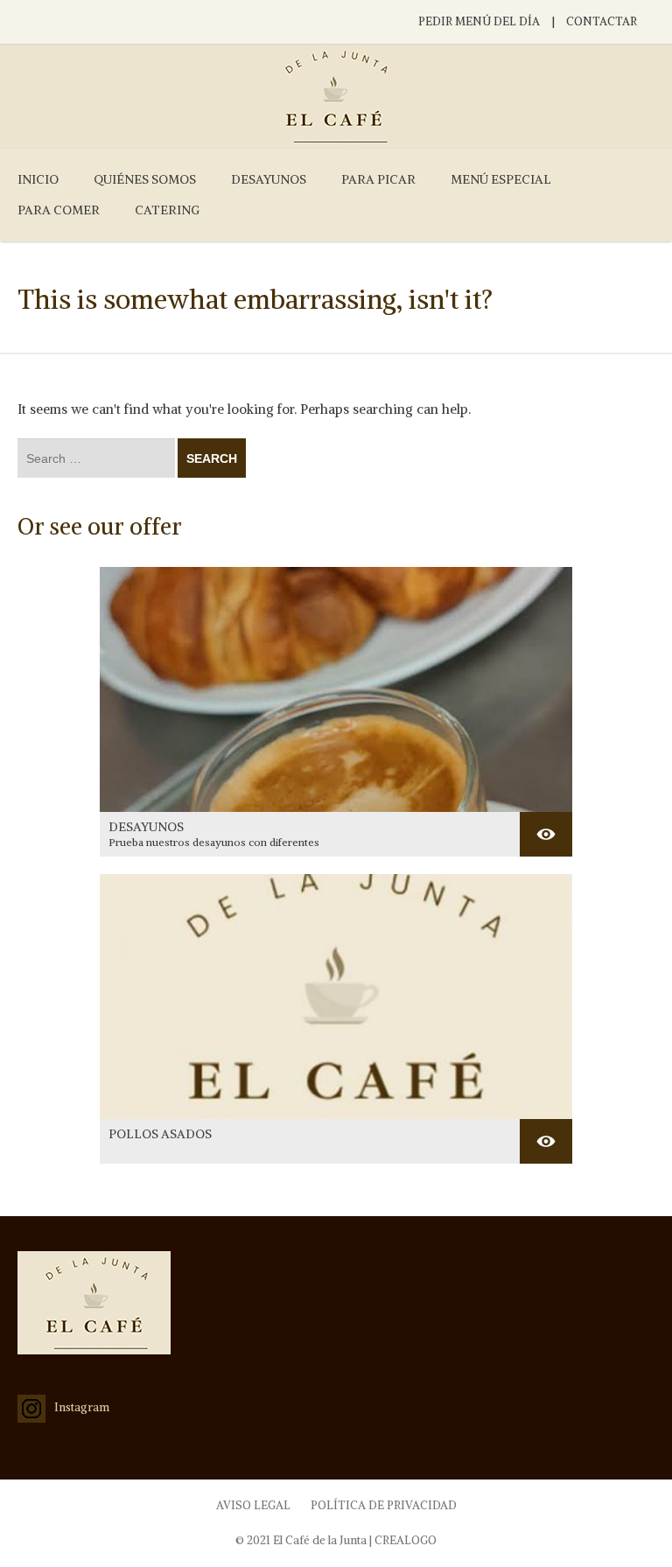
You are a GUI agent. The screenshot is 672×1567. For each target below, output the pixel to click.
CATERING (167, 210)
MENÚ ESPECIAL (501, 179)
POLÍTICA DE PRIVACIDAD (384, 1505)
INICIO (38, 179)
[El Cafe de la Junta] (336, 96)
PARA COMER (59, 210)
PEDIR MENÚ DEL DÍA (479, 21)
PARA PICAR (378, 179)
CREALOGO (405, 1540)
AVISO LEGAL (253, 1505)
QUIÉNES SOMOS (145, 179)
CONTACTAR (601, 21)
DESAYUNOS (268, 179)
